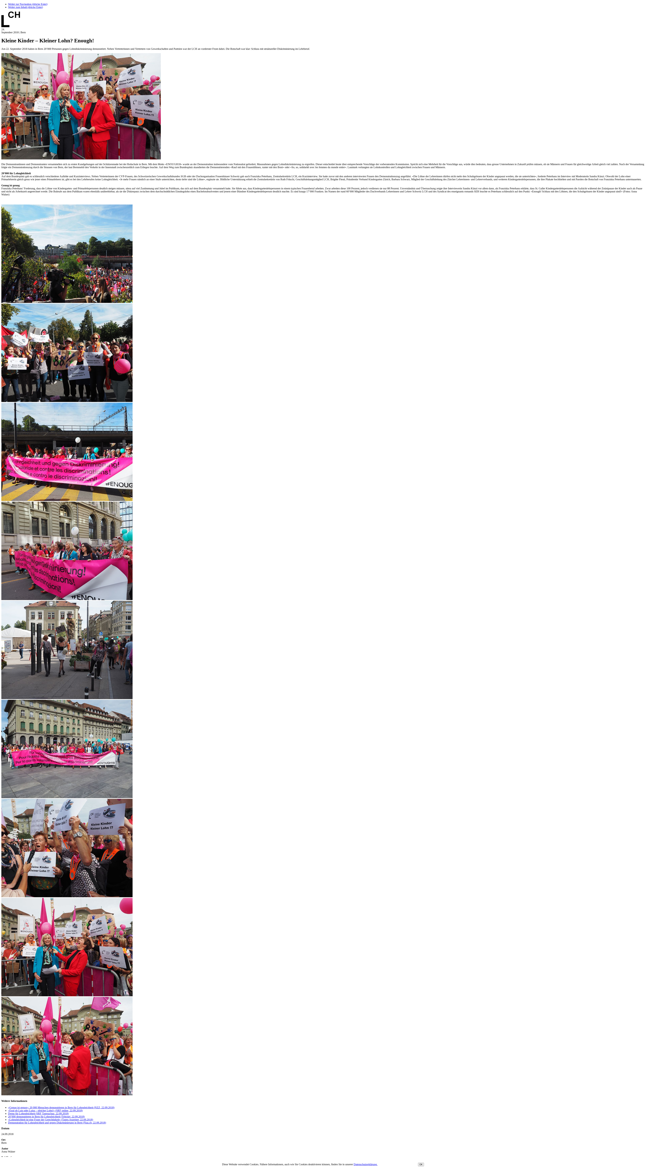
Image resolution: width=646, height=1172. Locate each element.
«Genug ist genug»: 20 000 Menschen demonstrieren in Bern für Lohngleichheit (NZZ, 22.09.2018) (61, 1107)
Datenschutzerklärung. (366, 1164)
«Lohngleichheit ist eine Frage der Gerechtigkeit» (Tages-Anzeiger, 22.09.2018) (50, 1119)
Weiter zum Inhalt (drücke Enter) (25, 7)
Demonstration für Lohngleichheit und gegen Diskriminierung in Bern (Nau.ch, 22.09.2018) (57, 1122)
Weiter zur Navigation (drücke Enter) (27, 4)
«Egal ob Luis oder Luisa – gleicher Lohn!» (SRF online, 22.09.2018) (45, 1110)
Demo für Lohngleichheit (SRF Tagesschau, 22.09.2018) (38, 1113)
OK (421, 1164)
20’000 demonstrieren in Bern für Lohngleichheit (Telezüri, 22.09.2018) (46, 1116)
